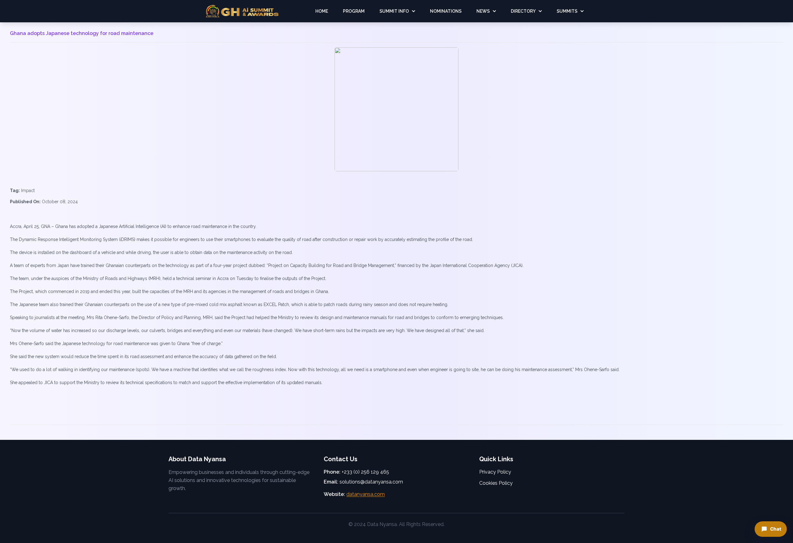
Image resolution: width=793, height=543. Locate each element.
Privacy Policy (495, 472)
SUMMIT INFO (394, 11)
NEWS (483, 11)
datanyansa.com (365, 494)
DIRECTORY (523, 11)
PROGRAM (354, 11)
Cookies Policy (496, 483)
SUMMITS (567, 11)
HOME (321, 11)
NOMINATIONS (446, 11)
